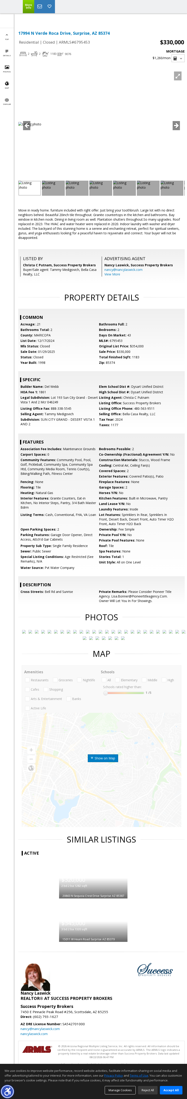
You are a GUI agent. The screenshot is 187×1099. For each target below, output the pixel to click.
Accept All (171, 1090)
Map (7, 88)
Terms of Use (139, 1075)
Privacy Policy (113, 1075)
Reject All (148, 1090)
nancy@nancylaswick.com (123, 269)
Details (7, 55)
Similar (7, 104)
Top (7, 39)
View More (112, 274)
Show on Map (104, 758)
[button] (7, 1091)
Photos (7, 71)
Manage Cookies (120, 1090)
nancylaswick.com (34, 1033)
